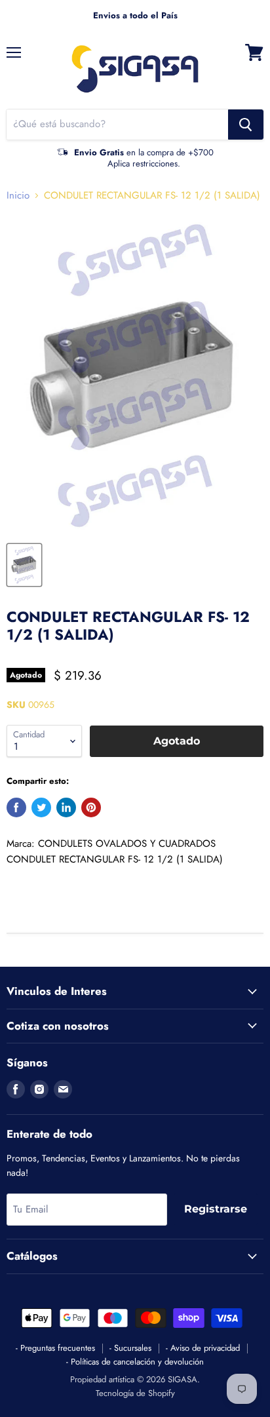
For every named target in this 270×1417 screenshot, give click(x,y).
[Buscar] (245, 124)
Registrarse (215, 1209)
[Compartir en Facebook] (16, 807)
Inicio (18, 195)
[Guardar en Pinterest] (91, 807)
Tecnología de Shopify (135, 1393)
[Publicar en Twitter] (41, 807)
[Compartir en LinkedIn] (66, 807)
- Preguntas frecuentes (55, 1348)
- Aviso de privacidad (203, 1348)
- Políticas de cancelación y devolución (135, 1361)
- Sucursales (130, 1348)
